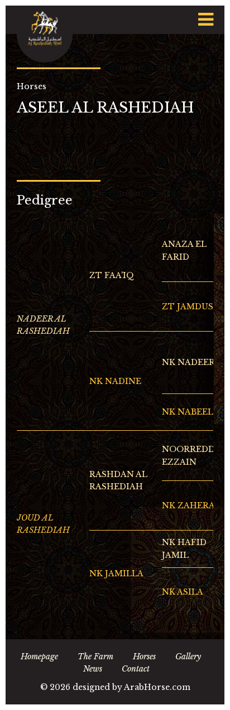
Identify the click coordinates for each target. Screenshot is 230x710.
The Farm (95, 656)
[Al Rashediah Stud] (45, 34)
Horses (144, 656)
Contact (136, 669)
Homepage (39, 656)
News (92, 669)
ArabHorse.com (157, 687)
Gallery (188, 656)
